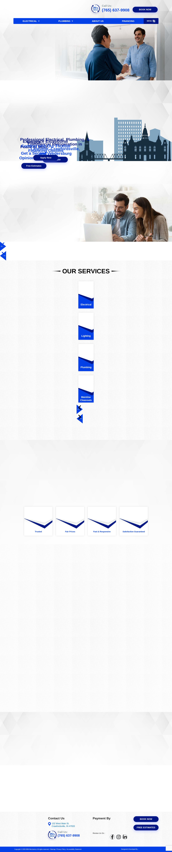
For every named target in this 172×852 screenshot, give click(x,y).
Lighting (86, 336)
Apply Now (45, 157)
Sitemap (52, 849)
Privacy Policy (61, 849)
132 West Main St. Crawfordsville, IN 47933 (63, 824)
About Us (98, 21)
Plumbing (64, 21)
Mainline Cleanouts (86, 399)
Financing (128, 21)
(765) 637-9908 (115, 10)
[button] (151, 21)
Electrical (30, 21)
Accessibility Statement (74, 849)
